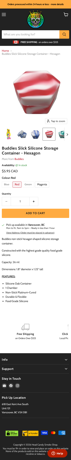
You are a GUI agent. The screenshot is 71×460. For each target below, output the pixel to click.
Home (5, 50)
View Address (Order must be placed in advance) (30, 233)
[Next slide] (67, 134)
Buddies (19, 159)
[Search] (64, 34)
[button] (8, 134)
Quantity (6, 193)
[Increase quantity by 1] (33, 201)
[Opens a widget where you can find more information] (57, 453)
